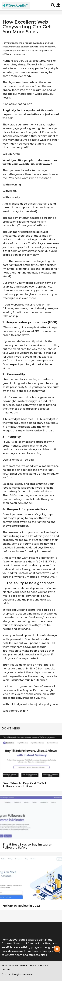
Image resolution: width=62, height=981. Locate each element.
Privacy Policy (39, 965)
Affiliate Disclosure (15, 965)
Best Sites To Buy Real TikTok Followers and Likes (25, 785)
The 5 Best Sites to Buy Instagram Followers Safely (28, 846)
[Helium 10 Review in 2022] (31, 879)
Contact (7, 969)
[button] (53, 5)
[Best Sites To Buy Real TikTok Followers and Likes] (31, 756)
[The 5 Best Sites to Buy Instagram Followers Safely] (31, 818)
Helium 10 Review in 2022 (21, 905)
